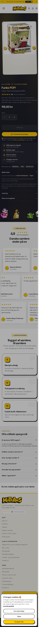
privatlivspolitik (8, 606)
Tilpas (19, 616)
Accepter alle (19, 622)
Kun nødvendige (19, 611)
